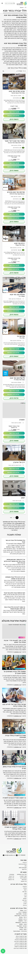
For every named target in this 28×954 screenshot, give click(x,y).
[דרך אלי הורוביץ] (14, 453)
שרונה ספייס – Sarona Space (20, 931)
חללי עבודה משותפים (19, 668)
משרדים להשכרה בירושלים (21, 946)
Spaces (21, 7)
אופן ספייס (11, 874)
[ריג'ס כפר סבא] (14, 234)
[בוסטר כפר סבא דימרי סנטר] (14, 131)
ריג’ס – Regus (23, 910)
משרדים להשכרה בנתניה (21, 938)
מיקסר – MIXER (23, 924)
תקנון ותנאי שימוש (23, 867)
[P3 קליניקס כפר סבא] (14, 368)
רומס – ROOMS (23, 927)
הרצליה (25, 888)
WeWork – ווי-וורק (23, 912)
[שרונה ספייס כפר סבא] (14, 82)
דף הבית (25, 862)
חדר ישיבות (11, 876)
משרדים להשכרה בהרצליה (21, 939)
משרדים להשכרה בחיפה (21, 936)
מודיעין (25, 902)
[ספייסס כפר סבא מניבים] (14, 183)
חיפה (25, 896)
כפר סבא (24, 891)
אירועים (22, 701)
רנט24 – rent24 (23, 929)
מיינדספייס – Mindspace (21, 922)
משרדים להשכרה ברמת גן (21, 943)
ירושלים (25, 898)
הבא (11, 517)
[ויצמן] (14, 488)
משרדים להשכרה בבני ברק (20, 944)
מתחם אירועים (23, 877)
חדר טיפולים (11, 877)
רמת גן (25, 903)
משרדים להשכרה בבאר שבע (20, 948)
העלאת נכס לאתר (22, 864)
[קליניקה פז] (14, 327)
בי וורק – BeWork (23, 919)
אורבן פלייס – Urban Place (20, 915)
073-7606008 (21, 855)
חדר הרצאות (11, 879)
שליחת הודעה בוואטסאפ (13, 115)
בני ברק (25, 905)
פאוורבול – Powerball (22, 926)
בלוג (26, 865)
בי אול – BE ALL (23, 917)
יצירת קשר (24, 869)
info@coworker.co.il (10, 855)
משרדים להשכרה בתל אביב (20, 941)
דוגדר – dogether (23, 920)
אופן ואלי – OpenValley (21, 914)
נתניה (25, 893)
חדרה (25, 895)
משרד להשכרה (23, 876)
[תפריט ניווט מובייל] (2, 3)
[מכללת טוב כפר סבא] (14, 285)
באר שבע (24, 900)
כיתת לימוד (24, 879)
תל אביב (25, 886)
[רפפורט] (14, 410)
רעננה (25, 889)
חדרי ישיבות (21, 637)
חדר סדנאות (24, 881)
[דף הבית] (26, 7)
